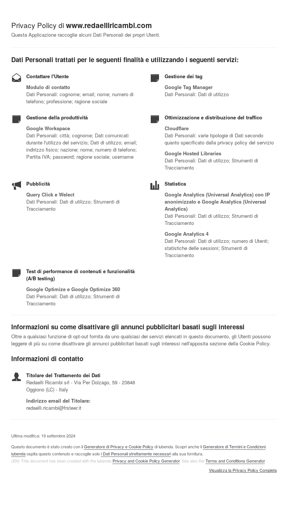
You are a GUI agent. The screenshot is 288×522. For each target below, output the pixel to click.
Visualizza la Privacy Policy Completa (243, 470)
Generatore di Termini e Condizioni (234, 446)
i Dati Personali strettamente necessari (136, 454)
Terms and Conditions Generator (235, 461)
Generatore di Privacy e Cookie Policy (118, 446)
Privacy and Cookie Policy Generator (146, 461)
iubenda (18, 454)
